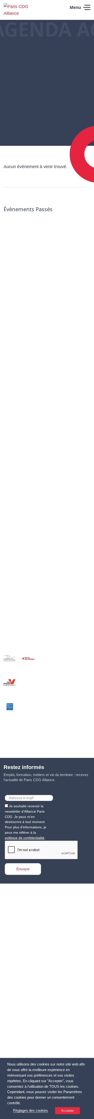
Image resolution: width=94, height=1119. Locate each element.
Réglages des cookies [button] (30, 1110)
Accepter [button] (67, 1110)
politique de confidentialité (24, 838)
